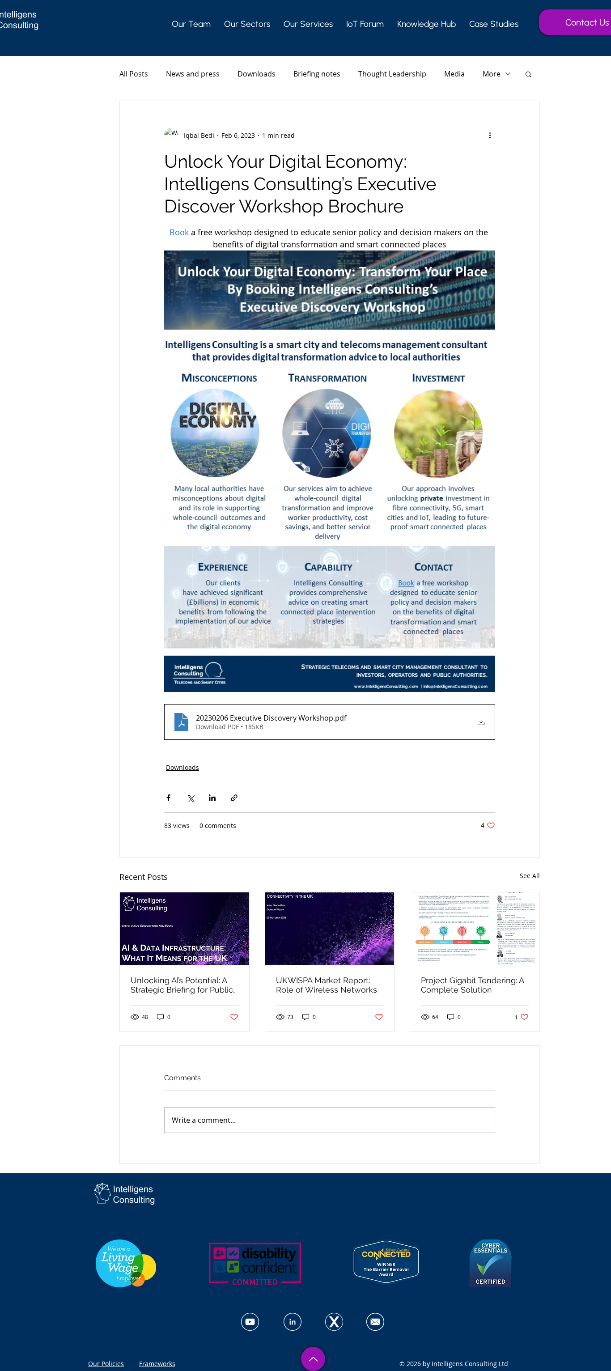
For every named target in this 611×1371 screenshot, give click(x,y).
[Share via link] (234, 798)
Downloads (257, 74)
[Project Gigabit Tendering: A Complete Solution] (474, 928)
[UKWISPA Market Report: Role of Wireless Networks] (330, 928)
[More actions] (489, 135)
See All (530, 875)
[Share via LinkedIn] (212, 798)
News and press (193, 74)
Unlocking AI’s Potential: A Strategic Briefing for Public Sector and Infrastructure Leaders (182, 985)
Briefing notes (316, 74)
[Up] (313, 1359)
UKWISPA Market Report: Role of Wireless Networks (326, 985)
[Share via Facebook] (168, 798)
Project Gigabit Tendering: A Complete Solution (472, 985)
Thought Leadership (392, 74)
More (492, 74)
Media (454, 74)
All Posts (133, 74)
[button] (528, 73)
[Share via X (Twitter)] (190, 798)
